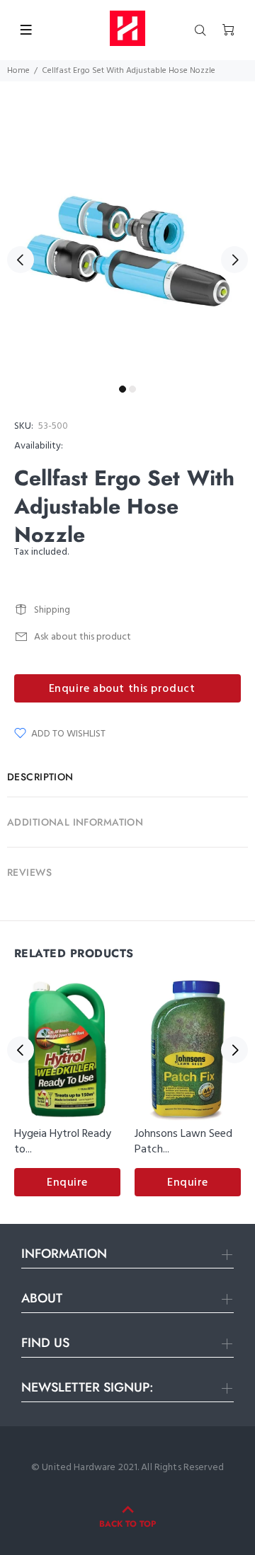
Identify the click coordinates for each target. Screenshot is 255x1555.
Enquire (67, 1183)
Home (18, 71)
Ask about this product (82, 637)
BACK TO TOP (127, 1524)
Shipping (52, 610)
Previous (20, 259)
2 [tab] (132, 389)
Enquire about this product (122, 689)
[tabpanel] (127, 251)
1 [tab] (122, 389)
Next (234, 259)
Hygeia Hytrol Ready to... (62, 1142)
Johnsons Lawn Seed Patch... (183, 1142)
